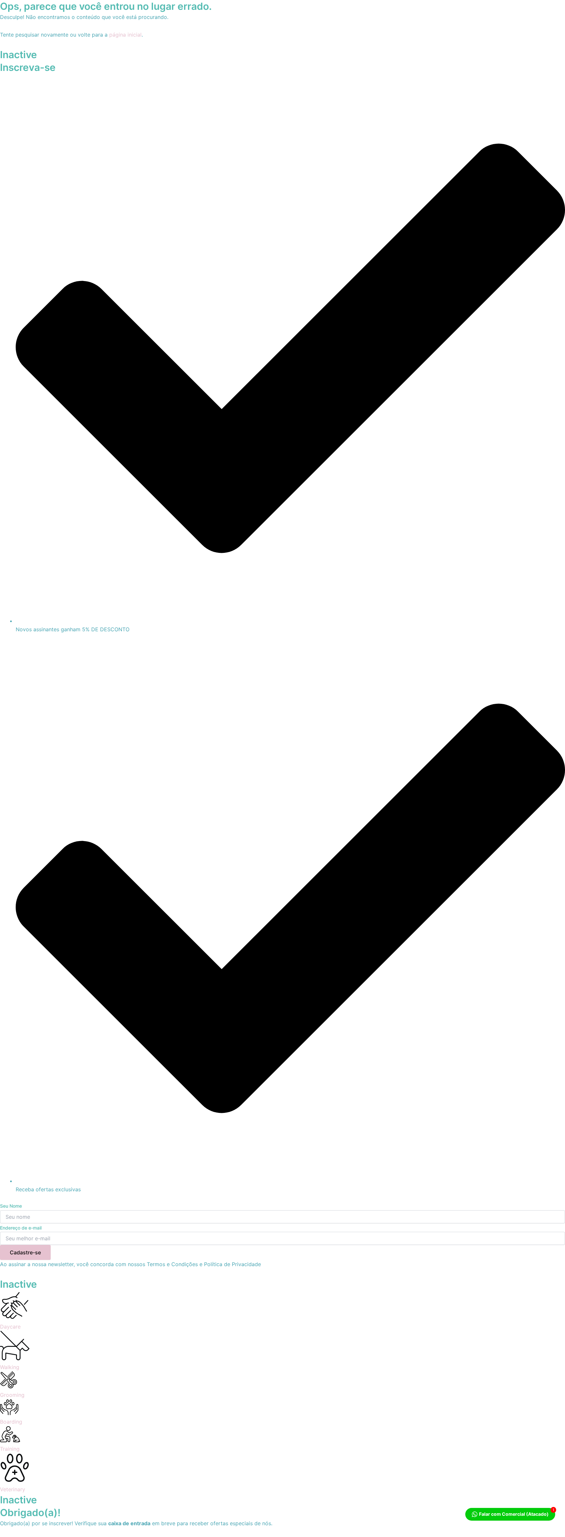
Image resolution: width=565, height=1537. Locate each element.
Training (10, 1449)
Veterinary (12, 1489)
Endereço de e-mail (21, 1228)
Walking (9, 1367)
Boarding (11, 1421)
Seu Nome (11, 1206)
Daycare (10, 1326)
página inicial (125, 34)
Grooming (12, 1395)
